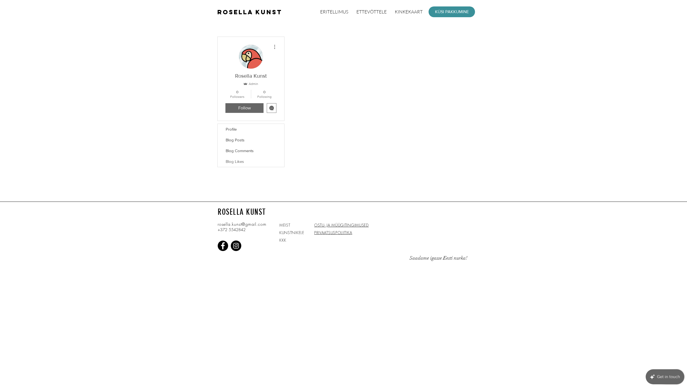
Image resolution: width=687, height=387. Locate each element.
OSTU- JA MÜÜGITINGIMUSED (341, 225)
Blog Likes (235, 161)
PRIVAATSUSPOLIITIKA (333, 232)
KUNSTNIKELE (291, 232)
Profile (231, 129)
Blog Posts (235, 140)
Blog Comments (240, 150)
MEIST (284, 225)
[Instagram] (236, 246)
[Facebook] (223, 246)
